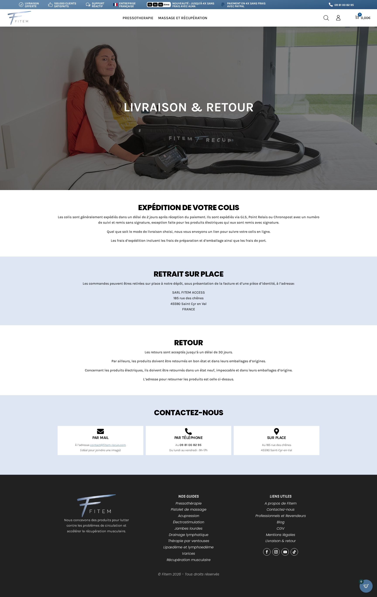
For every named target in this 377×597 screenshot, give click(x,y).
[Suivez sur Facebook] (267, 552)
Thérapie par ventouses (188, 540)
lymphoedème (201, 547)
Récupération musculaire (189, 559)
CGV (280, 528)
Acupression (188, 515)
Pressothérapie (189, 503)
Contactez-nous (281, 509)
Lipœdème (172, 547)
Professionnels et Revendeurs (280, 515)
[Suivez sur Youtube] (285, 552)
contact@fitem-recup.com (108, 445)
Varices (188, 553)
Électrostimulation (188, 522)
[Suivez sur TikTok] (294, 552)
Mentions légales (280, 534)
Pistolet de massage (188, 509)
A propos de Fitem (280, 503)
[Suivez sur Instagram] (276, 552)
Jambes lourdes (188, 528)
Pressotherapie (138, 18)
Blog (280, 522)
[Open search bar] (326, 18)
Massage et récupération (182, 18)
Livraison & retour (281, 540)
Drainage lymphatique (188, 534)
